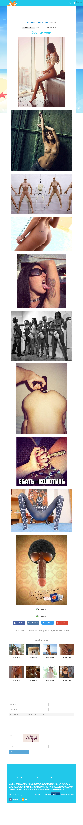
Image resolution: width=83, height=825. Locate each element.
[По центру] (22, 714)
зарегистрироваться (35, 632)
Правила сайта (14, 778)
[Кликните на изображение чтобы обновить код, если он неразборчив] (31, 742)
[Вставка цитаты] (38, 714)
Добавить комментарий (19, 752)
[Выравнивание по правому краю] (24, 714)
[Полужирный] (10, 714)
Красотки (25, 28)
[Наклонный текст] (13, 714)
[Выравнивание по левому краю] (20, 714)
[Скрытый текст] (36, 714)
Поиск (39, 778)
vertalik (51, 28)
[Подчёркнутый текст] (15, 714)
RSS (26, 799)
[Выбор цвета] (34, 714)
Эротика (31, 28)
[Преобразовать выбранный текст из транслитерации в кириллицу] (41, 714)
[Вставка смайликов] (27, 714)
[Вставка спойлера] (43, 714)
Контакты (46, 778)
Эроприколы (16, 657)
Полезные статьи (56, 778)
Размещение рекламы (28, 778)
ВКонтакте (16, 799)
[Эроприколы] (16, 649)
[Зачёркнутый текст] (17, 714)
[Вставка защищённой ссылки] (31, 714)
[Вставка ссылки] (29, 714)
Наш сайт (11, 783)
